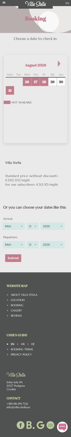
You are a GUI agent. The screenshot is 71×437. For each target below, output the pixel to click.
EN (67, 3)
